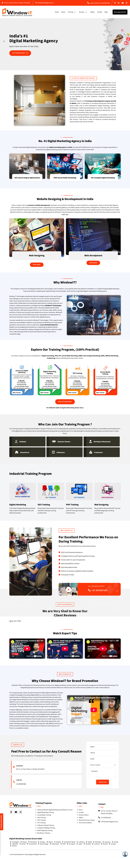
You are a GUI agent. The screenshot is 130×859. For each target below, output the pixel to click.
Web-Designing (36, 255)
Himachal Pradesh (69, 842)
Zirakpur (42, 842)
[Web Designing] (107, 492)
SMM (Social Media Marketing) (65, 178)
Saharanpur (55, 844)
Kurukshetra (33, 844)
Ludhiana (82, 842)
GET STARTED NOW (18, 48)
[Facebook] (115, 3)
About (63, 12)
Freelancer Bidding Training (46, 828)
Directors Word (83, 815)
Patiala (90, 842)
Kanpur (24, 842)
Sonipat (113, 844)
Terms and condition (85, 823)
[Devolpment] (93, 236)
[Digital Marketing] (22, 492)
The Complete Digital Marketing (103, 178)
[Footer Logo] (20, 805)
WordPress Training (43, 833)
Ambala (58, 842)
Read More (37, 265)
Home (57, 12)
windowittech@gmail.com (45, 3)
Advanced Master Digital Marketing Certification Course (54, 810)
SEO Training (41, 817)
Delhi (64, 844)
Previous (4, 41)
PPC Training (41, 823)
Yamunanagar (44, 844)
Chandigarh (15, 842)
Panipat (105, 844)
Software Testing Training (45, 825)
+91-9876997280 (99, 590)
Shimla (116, 842)
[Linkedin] (119, 3)
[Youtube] (123, 3)
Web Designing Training (44, 830)
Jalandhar (15, 844)
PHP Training (41, 820)
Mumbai (88, 844)
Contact (99, 12)
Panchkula (33, 842)
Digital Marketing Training (45, 812)
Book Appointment (120, 12)
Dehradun (98, 842)
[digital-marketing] (103, 166)
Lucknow (97, 844)
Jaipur (80, 844)
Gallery (92, 12)
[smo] (65, 166)
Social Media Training (44, 815)
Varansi (14, 846)
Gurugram (72, 844)
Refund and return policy (87, 820)
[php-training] (79, 492)
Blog (106, 12)
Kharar (51, 842)
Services (81, 12)
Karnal (23, 844)
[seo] (27, 166)
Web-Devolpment (93, 255)
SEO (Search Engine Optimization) (27, 178)
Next (126, 41)
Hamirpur (107, 842)
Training (70, 12)
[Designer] (36, 237)
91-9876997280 (105, 3)
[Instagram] (127, 3)
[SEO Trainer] (51, 492)
